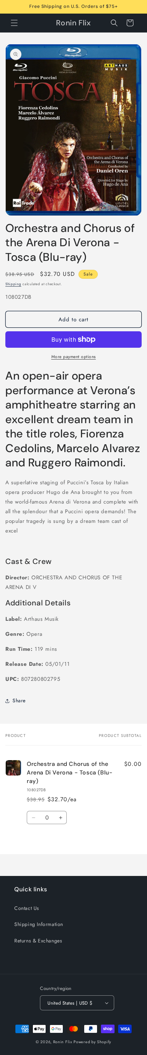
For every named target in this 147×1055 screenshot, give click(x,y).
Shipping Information (38, 924)
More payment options (73, 356)
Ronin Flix (62, 1042)
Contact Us (26, 908)
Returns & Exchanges (38, 940)
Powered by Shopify (92, 1042)
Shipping (13, 284)
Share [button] (19, 700)
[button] (14, 23)
